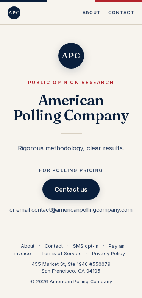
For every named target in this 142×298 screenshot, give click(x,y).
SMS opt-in (85, 246)
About (92, 12)
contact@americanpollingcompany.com (82, 209)
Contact (121, 12)
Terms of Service (61, 253)
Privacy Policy (108, 253)
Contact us (71, 189)
